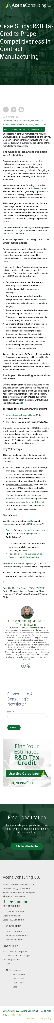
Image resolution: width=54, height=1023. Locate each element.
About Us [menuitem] (17, 970)
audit (20, 403)
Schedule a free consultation (19, 498)
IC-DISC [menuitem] (7, 963)
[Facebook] (4, 902)
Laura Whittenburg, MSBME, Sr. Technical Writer (27, 622)
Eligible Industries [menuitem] (11, 915)
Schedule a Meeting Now (27, 846)
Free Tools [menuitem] (18, 982)
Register (9, 530)
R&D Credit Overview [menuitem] (13, 911)
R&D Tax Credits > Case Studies (31, 129)
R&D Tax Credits (10, 129)
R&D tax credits (38, 188)
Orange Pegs (14, 1014)
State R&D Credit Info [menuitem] (13, 919)
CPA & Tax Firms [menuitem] (14, 931)
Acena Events (17, 563)
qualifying (31, 521)
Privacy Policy (44, 1018)
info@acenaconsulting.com (23, 892)
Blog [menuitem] (15, 986)
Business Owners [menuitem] (14, 939)
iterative (42, 299)
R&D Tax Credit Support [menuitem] (15, 951)
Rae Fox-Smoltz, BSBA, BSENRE (28, 588)
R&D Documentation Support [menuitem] (17, 955)
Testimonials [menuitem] (19, 974)
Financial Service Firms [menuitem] (17, 935)
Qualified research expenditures (20, 415)
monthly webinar (32, 530)
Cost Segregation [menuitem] (11, 959)
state (16, 233)
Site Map (31, 1018)
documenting (9, 524)
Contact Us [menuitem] (18, 978)
